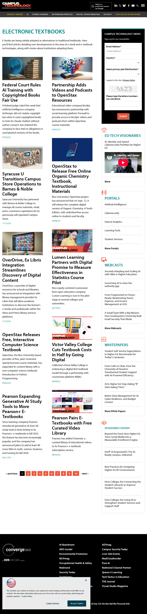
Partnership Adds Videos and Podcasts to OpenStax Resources (72, 92)
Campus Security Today (115, 549)
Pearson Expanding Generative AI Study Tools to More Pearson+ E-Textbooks (22, 406)
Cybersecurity (112, 213)
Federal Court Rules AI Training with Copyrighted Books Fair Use (21, 92)
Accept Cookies (76, 603)
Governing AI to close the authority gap (118, 284)
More (107, 181)
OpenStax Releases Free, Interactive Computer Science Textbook (21, 342)
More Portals (112, 248)
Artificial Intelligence (115, 204)
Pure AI (106, 563)
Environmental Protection (73, 553)
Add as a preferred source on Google (102, 6)
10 (76, 473)
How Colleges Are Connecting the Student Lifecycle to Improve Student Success (123, 485)
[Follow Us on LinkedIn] (115, 5)
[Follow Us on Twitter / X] (120, 5)
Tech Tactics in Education (115, 576)
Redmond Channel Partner (116, 567)
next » (85, 473)
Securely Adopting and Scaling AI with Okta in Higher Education (122, 273)
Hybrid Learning (40, 14)
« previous (12, 473)
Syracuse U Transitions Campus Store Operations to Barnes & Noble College (21, 184)
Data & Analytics (113, 221)
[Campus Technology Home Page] (16, 5)
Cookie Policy (27, 596)
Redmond (64, 567)
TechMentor (65, 576)
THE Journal (108, 581)
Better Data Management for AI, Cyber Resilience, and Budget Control (122, 399)
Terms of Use (91, 603)
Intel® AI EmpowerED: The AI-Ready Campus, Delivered (120, 453)
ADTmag (106, 544)
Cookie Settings (52, 603)
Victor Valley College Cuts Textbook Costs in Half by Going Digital (72, 351)
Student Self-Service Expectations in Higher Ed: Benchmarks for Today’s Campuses (123, 354)
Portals (112, 198)
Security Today (67, 572)
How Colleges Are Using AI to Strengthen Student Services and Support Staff (122, 503)
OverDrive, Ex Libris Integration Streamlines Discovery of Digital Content (21, 270)
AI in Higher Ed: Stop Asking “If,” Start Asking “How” (121, 385)
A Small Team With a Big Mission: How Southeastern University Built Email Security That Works (123, 316)
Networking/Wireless (62, 14)
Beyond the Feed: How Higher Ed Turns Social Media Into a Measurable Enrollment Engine (122, 436)
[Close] (86, 580)
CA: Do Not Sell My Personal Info (114, 603)
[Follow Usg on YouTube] (133, 5)
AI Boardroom (67, 544)
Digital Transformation (88, 14)
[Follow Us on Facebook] (128, 5)
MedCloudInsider (111, 558)
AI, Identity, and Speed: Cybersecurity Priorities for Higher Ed (123, 145)
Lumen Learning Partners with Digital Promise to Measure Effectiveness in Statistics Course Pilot (72, 269)
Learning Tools (112, 230)
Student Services (114, 239)
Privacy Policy (129, 80)
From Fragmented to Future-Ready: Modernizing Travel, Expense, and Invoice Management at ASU (120, 299)
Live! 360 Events (111, 553)
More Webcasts (113, 328)
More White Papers (115, 411)
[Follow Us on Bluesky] (124, 5)
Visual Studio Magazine (115, 586)
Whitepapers (116, 344)
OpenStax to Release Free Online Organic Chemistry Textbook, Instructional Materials (71, 178)
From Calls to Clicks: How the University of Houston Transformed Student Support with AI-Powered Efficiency (121, 370)
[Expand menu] (142, 6)
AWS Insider (65, 549)
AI (28, 14)
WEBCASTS (114, 264)
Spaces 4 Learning (112, 572)
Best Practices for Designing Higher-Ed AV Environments (120, 468)
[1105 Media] (16, 576)
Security (108, 14)
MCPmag (64, 558)
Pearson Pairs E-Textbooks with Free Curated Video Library (72, 425)
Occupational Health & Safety (75, 563)
